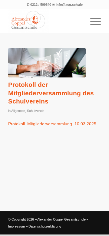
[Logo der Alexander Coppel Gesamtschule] (45, 21)
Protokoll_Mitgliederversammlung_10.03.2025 (52, 123)
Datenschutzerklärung (44, 226)
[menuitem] (92, 21)
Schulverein (35, 111)
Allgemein (18, 111)
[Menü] (92, 21)
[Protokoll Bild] (47, 62)
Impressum (16, 226)
